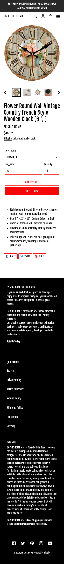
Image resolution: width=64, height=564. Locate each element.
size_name (10, 164)
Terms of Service (15, 389)
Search (10, 370)
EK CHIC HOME (14, 16)
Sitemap (11, 426)
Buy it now (32, 190)
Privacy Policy (14, 380)
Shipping (8, 138)
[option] (16, 92)
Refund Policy (14, 398)
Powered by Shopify (41, 552)
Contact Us (12, 417)
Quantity (48, 164)
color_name (10, 150)
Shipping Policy (15, 407)
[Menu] (58, 16)
